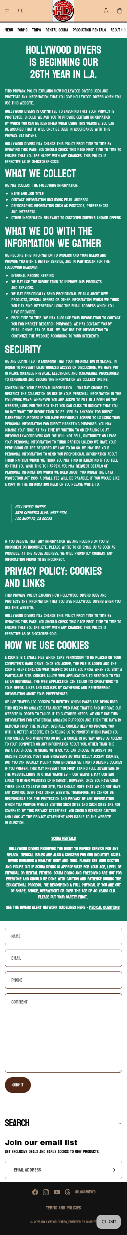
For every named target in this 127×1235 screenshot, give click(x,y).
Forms (22, 30)
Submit (17, 1085)
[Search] (20, 11)
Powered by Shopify (82, 1222)
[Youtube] (57, 1192)
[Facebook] (35, 1192)
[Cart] (119, 11)
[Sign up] (112, 1170)
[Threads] (68, 1192)
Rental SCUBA (57, 30)
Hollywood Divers (54, 1222)
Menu (9, 30)
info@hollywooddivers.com (27, 436)
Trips (36, 30)
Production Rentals (89, 30)
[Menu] (7, 11)
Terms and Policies (63, 1207)
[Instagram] (46, 1192)
